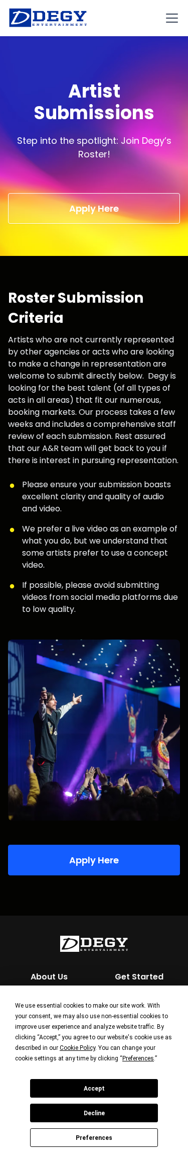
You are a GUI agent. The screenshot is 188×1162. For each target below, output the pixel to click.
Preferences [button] (138, 1058)
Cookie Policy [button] (77, 1047)
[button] (170, 18)
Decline (94, 1113)
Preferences (94, 1137)
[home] (48, 18)
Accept (94, 1088)
